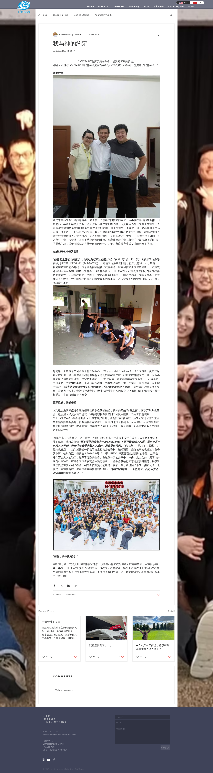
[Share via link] (75, 585)
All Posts (42, 14)
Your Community (103, 14)
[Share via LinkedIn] (68, 585)
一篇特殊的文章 (51, 621)
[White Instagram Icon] (43, 760)
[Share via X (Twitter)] (61, 585)
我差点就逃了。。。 (101, 645)
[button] (171, 15)
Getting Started (81, 14)
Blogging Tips (60, 14)
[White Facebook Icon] (54, 760)
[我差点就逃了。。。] (107, 628)
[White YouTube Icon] (49, 760)
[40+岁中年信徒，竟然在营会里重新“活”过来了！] (153, 628)
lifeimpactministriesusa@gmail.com (59, 734)
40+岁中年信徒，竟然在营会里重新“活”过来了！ (152, 647)
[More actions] (158, 34)
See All (171, 610)
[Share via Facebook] (54, 585)
